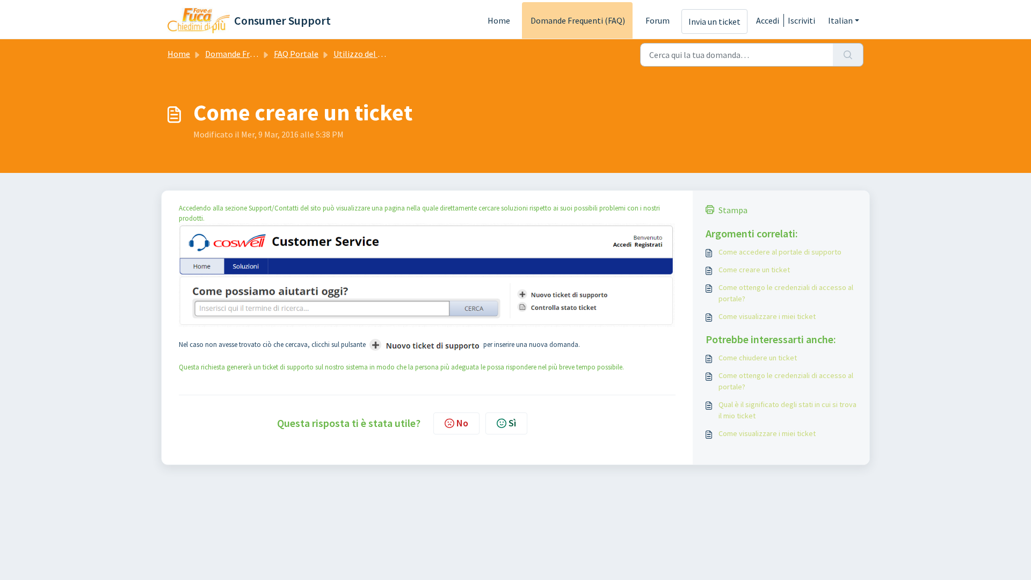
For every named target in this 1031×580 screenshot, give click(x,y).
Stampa (732, 210)
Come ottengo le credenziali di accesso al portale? (785, 292)
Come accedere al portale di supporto (779, 252)
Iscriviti (801, 20)
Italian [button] (840, 20)
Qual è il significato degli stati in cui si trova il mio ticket (787, 410)
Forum (657, 20)
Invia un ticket (714, 21)
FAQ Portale (296, 53)
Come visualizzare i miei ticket (767, 316)
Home (499, 20)
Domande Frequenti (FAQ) (578, 20)
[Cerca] (848, 55)
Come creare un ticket (754, 269)
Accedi (767, 20)
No (462, 423)
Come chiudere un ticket (757, 358)
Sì (512, 423)
